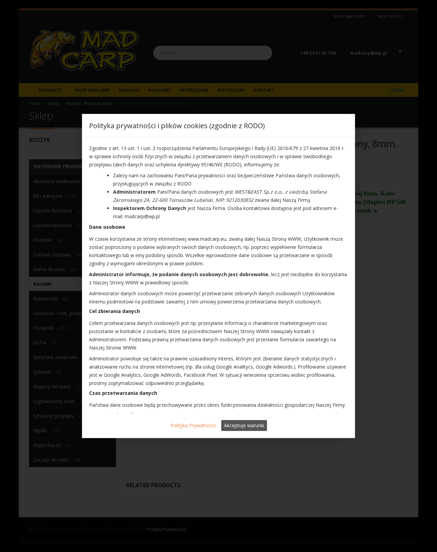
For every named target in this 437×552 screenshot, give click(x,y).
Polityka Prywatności (193, 425)
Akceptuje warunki (244, 425)
